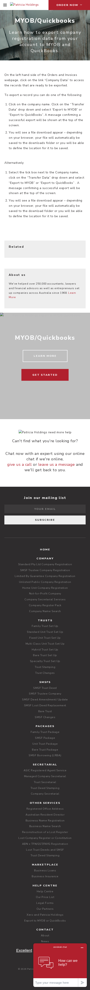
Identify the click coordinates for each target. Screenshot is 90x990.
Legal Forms (45, 903)
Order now (68, 5)
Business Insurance (45, 876)
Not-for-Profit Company (45, 593)
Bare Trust (45, 711)
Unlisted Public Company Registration (45, 582)
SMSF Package (45, 738)
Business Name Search (45, 826)
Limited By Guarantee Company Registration (45, 576)
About (45, 935)
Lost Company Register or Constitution (45, 838)
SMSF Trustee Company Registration (45, 570)
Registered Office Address (45, 809)
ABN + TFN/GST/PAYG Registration (45, 844)
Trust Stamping (45, 667)
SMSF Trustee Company (45, 693)
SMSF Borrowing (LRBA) (45, 755)
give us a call (19, 464)
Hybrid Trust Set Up (45, 649)
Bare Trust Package (45, 749)
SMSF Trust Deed (45, 688)
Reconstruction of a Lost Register (45, 832)
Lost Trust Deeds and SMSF (45, 850)
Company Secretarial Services (45, 599)
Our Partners (45, 909)
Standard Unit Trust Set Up (45, 632)
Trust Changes (45, 673)
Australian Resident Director (45, 814)
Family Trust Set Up (45, 626)
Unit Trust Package (45, 744)
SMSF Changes (45, 717)
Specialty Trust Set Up (45, 661)
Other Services (45, 803)
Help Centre (45, 885)
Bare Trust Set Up (45, 655)
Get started (45, 375)
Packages (45, 726)
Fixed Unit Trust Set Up (45, 638)
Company (45, 558)
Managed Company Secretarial (45, 776)
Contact (45, 929)
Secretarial (45, 764)
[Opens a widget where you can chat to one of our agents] (60, 965)
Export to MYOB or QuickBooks (45, 920)
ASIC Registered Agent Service (45, 770)
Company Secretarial (45, 793)
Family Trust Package (45, 732)
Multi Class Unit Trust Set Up (45, 643)
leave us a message (56, 464)
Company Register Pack (45, 605)
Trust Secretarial (45, 782)
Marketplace (45, 864)
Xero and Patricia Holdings (45, 915)
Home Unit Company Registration (45, 588)
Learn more (45, 356)
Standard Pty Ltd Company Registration (45, 564)
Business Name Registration (45, 820)
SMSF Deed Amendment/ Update (45, 699)
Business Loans (45, 870)
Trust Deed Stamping (45, 788)
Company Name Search (45, 611)
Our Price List (45, 897)
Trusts (45, 620)
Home (45, 549)
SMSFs (45, 682)
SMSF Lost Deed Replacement (45, 705)
